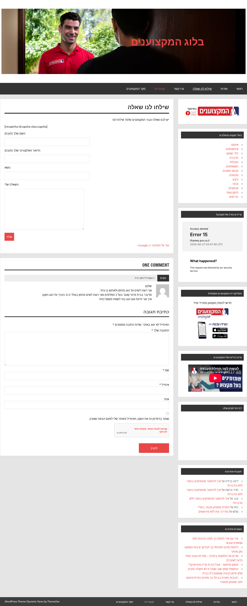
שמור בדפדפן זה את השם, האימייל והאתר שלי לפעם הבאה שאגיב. (129, 418)
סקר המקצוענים (136, 89)
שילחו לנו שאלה (202, 89)
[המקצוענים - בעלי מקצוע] (212, 117)
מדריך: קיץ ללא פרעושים (213, 511)
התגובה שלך (160, 330)
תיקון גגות (232, 192)
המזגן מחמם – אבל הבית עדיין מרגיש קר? (213, 564)
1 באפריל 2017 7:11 (144, 277)
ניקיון (235, 179)
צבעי (235, 183)
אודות (224, 89)
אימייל (164, 384)
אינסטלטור (231, 149)
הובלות (234, 162)
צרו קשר (179, 89)
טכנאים (233, 175)
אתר (166, 398)
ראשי (239, 89)
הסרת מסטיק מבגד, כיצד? (213, 507)
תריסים (233, 196)
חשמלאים (232, 166)
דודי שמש (232, 153)
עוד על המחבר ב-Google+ (153, 245)
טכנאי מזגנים (230, 170)
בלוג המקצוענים (167, 41)
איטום (234, 144)
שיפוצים (233, 188)
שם (166, 370)
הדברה (234, 157)
